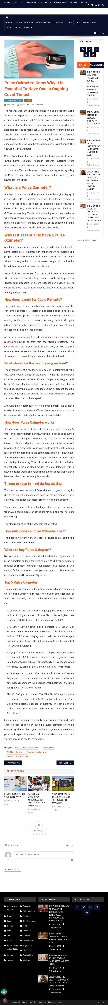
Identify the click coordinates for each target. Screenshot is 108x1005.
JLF (8, 936)
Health (28, 100)
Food (94, 22)
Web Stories (85, 2)
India (9, 931)
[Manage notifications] (5, 1000)
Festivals (9, 27)
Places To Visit (59, 22)
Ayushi (22, 105)
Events (77, 22)
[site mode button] (96, 33)
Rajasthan (27, 945)
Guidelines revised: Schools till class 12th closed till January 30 (61, 798)
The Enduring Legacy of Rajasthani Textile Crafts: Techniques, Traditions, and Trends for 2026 (93, 83)
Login (71, 845)
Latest (83, 64)
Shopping (86, 22)
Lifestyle (26, 936)
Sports (10, 955)
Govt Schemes (29, 921)
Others (26, 27)
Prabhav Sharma (93, 105)
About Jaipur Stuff (33, 2)
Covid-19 (38, 120)
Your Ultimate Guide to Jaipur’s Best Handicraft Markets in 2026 (93, 147)
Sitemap (101, 1002)
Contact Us (47, 2)
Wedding (18, 27)
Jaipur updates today (43, 22)
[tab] (83, 65)
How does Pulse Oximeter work (27, 748)
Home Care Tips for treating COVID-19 (66, 763)
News (7, 22)
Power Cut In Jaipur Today (24, 22)
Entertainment (29, 911)
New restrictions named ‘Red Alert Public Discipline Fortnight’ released (15, 763)
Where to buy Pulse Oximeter (17, 756)
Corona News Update (13, 100)
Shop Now (73, 2)
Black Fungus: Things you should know (14, 795)
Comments (97, 64)
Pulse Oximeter (49, 748)
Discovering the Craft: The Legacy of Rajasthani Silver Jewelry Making (94, 180)
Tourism (10, 960)
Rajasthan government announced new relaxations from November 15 (37, 800)
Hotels (69, 22)
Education (27, 906)
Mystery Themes (56, 1002)
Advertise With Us (60, 2)
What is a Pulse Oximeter (36, 752)
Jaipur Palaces (29, 931)
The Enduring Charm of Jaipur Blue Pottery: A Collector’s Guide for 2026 (94, 213)
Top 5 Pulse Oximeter (15, 752)
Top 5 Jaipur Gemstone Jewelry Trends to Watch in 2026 (93, 118)
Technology (28, 955)
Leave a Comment (36, 105)
